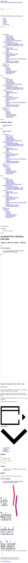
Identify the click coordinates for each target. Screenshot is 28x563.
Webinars (8, 56)
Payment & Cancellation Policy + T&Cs (14, 45)
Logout (4, 20)
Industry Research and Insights (12, 61)
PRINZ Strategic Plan (10, 55)
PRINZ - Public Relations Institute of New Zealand (12, 2)
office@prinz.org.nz (6, 561)
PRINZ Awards (9, 47)
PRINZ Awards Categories (12, 49)
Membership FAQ (10, 38)
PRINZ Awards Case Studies (12, 54)
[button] (14, 75)
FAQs (7, 51)
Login (4, 19)
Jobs (4, 63)
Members (5, 21)
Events (4, 23)
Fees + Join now (9, 36)
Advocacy (8, 68)
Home (4, 18)
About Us (5, 66)
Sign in (2, 1)
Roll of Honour (9, 73)
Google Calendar (7, 447)
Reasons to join (9, 35)
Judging (7, 50)
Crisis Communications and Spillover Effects (13, 250)
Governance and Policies (11, 71)
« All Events (3, 228)
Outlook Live (6, 451)
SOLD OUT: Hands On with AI (10, 251)
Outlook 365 (6, 450)
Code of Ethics (6, 65)
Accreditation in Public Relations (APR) (14, 44)
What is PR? (8, 69)
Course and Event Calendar (12, 43)
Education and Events (8, 41)
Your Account (6, 24)
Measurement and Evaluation (12, 62)
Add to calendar (4, 426)
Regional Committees (10, 72)
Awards (5, 46)
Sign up (5, 1)
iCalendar (5, 449)
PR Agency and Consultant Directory (14, 40)
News (7, 57)
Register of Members (10, 39)
